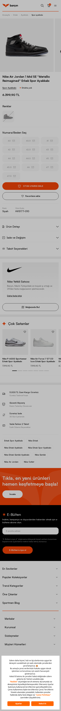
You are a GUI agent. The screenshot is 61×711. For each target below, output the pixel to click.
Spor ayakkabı (37, 15)
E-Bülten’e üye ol (17, 550)
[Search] (42, 5)
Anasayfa (6, 15)
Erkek (15, 15)
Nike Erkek (33, 440)
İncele (12, 494)
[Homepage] (10, 5)
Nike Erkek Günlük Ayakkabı (16, 455)
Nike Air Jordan (11, 462)
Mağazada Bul (32, 307)
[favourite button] (24, 331)
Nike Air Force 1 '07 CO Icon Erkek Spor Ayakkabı (42, 360)
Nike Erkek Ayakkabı (13, 448)
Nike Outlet (29, 462)
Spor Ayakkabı (9, 87)
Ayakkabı (24, 15)
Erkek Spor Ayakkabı (13, 440)
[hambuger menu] (55, 6)
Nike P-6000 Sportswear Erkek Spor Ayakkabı (14, 360)
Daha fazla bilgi (14, 295)
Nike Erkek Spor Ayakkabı (39, 448)
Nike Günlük (40, 455)
